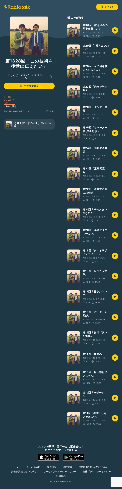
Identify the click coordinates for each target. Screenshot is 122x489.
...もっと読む (10, 106)
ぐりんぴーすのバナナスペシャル (24, 76)
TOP (17, 466)
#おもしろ (9, 100)
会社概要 (51, 466)
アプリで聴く (31, 86)
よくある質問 (34, 466)
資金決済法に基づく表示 (24, 471)
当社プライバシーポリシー (97, 471)
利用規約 (61, 476)
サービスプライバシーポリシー (59, 471)
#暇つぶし (9, 103)
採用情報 (67, 466)
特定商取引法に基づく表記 (93, 466)
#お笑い (8, 97)
